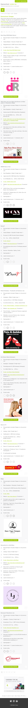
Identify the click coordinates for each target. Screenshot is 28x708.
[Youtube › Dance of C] (14, 462)
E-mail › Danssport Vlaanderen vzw (11, 627)
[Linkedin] (17, 701)
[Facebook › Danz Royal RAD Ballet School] (7, 72)
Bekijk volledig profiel (10, 96)
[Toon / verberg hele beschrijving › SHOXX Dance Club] (15, 189)
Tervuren (13, 41)
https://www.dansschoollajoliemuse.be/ (15, 562)
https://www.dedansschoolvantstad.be (15, 374)
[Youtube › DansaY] (14, 262)
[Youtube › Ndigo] (14, 516)
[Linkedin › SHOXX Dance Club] (10, 205)
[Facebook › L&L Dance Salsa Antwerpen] (7, 395)
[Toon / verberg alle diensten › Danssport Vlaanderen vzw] (15, 639)
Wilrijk (10, 297)
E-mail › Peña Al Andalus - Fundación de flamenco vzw (15, 305)
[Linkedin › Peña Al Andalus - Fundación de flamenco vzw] (10, 328)
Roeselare (14, 485)
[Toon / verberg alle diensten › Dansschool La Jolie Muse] (15, 571)
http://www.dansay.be (12, 243)
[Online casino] (14, 677)
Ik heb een (21, 1)
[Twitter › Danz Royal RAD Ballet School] (4, 72)
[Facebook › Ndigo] (7, 516)
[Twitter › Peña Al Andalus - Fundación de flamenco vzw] (4, 328)
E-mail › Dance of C (7, 440)
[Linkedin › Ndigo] (10, 516)
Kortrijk (13, 109)
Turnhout (11, 619)
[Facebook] (14, 701)
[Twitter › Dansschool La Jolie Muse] (4, 583)
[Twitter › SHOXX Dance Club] (4, 205)
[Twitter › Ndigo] (4, 516)
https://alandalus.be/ (11, 308)
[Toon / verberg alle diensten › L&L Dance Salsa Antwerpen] (15, 383)
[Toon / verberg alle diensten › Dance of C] (15, 449)
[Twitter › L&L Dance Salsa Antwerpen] (4, 395)
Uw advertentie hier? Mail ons (14, 691)
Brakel (13, 173)
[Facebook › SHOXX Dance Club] (7, 205)
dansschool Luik (4, 21)
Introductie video (20, 137)
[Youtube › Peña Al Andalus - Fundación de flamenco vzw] (14, 328)
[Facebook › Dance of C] (7, 462)
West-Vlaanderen (7, 109)
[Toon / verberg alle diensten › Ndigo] (15, 504)
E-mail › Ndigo (6, 493)
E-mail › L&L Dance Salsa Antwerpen (11, 372)
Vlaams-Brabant (6, 41)
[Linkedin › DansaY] (10, 262)
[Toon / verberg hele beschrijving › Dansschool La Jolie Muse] (15, 567)
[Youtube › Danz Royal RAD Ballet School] (14, 72)
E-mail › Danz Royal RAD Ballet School (11, 50)
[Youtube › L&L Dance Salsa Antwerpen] (14, 395)
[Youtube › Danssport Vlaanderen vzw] (14, 651)
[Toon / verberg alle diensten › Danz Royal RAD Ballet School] (15, 60)
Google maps (19, 41)
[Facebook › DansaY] (7, 262)
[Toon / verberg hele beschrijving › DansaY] (15, 247)
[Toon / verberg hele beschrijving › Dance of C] (15, 446)
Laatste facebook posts (17, 66)
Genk (9, 431)
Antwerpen (5, 297)
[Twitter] (11, 701)
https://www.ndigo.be (11, 496)
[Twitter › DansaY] (4, 262)
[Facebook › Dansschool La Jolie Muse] (7, 583)
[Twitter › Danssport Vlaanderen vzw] (4, 651)
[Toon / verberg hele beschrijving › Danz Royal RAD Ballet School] (15, 56)
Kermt (9, 551)
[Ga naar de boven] (26, 97)
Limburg (5, 431)
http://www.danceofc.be (12, 443)
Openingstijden (7, 63)
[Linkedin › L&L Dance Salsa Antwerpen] (10, 395)
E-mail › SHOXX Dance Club (9, 181)
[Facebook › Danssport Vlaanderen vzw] (7, 651)
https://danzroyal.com (12, 53)
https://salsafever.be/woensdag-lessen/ (15, 123)
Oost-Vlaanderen (7, 173)
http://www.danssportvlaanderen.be (15, 630)
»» (14, 31)
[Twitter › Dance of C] (4, 462)
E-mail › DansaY (6, 240)
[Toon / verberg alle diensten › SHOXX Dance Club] (15, 193)
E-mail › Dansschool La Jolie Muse (10, 560)
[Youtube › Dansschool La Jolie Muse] (14, 583)
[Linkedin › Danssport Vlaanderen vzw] (10, 651)
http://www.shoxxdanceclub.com (14, 184)
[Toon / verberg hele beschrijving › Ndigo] (15, 500)
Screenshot (21, 53)
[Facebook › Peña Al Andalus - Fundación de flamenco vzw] (7, 328)
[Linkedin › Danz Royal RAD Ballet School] (10, 72)
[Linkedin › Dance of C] (10, 462)
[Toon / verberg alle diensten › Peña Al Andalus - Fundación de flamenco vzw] (15, 315)
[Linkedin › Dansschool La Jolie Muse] (10, 583)
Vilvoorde (13, 232)
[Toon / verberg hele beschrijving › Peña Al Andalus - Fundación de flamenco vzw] (15, 311)
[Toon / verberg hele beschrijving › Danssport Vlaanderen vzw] (15, 635)
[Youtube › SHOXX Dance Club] (14, 205)
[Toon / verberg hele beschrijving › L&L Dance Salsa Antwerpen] (15, 379)
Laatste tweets (7, 66)
